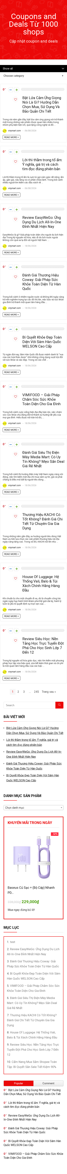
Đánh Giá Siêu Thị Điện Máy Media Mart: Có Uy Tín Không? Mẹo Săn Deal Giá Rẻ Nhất (43, 459)
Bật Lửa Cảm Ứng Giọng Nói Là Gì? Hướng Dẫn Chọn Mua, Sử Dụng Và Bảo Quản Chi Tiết (41, 104)
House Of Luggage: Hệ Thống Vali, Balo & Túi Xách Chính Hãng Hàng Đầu (41, 583)
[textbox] (33, 807)
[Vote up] (16, 89)
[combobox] (33, 807)
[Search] (59, 705)
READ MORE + (11, 137)
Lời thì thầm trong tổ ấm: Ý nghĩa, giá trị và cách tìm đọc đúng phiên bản (42, 164)
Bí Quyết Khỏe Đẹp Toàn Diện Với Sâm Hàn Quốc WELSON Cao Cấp (42, 341)
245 (36, 691)
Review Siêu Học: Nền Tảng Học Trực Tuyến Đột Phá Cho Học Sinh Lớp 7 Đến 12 (43, 645)
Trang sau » (49, 691)
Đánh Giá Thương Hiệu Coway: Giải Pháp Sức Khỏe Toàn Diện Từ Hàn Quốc (41, 282)
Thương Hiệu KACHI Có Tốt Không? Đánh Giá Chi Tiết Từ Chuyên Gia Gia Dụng (42, 521)
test (12, 942)
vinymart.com (14, 130)
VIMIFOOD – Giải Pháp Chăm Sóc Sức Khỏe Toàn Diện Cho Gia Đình (41, 399)
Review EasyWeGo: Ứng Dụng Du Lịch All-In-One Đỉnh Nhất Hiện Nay (41, 222)
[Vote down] (10, 89)
